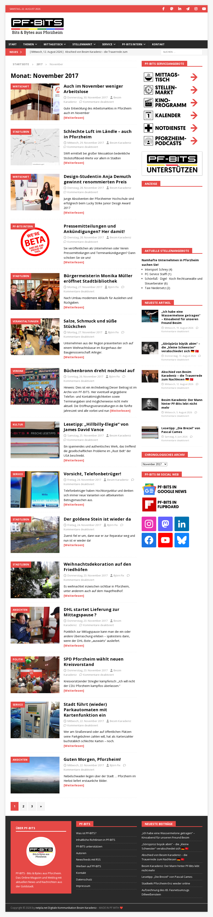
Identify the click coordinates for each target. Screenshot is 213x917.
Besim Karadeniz (120, 143)
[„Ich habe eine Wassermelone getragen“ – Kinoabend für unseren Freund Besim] (150, 316)
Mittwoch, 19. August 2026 (179, 327)
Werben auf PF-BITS (88, 866)
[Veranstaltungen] (35, 336)
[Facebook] (163, 8)
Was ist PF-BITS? (86, 833)
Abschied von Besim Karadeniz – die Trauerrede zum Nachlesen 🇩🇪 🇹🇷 (181, 375)
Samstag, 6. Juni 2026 (176, 436)
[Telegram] (187, 8)
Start (13, 44)
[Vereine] (35, 386)
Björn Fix (113, 287)
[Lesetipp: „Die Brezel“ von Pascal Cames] (150, 432)
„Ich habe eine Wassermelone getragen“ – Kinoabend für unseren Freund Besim (180, 317)
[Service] (35, 489)
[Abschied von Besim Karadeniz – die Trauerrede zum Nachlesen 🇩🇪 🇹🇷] (150, 376)
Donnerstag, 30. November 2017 (87, 97)
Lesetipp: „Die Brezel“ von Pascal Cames (180, 430)
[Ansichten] (35, 625)
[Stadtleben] (35, 147)
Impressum (83, 886)
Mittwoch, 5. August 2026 (178, 412)
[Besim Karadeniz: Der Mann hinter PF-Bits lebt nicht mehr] (150, 404)
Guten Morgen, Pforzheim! (92, 759)
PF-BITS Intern (132, 44)
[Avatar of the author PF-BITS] (40, 861)
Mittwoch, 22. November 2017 (85, 721)
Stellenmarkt (82, 44)
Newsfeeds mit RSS (88, 859)
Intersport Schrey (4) (158, 269)
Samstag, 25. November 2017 (85, 435)
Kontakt (158, 44)
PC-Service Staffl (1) (158, 274)
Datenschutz (84, 879)
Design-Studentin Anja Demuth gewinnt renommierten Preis (97, 179)
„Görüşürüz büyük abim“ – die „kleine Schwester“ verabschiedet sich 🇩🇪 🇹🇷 (180, 347)
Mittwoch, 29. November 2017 (85, 143)
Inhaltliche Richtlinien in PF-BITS (95, 840)
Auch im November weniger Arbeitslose (93, 88)
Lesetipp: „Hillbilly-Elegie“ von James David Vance (96, 426)
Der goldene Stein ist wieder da (97, 519)
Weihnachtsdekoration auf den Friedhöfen (97, 566)
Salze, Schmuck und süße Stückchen (90, 323)
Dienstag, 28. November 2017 (85, 188)
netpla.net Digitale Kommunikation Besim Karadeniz (66, 908)
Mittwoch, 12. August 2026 (179, 384)
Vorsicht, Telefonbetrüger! (92, 474)
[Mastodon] (171, 8)
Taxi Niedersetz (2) (157, 288)
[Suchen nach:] (181, 52)
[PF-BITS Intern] (35, 241)
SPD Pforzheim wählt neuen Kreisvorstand (94, 661)
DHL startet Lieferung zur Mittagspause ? (91, 612)
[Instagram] (195, 8)
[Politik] (35, 674)
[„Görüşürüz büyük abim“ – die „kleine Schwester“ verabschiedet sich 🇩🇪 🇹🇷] (150, 348)
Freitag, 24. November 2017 (84, 480)
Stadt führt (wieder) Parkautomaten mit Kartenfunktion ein (85, 709)
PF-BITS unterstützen (89, 846)
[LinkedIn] (179, 8)
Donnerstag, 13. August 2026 (180, 355)
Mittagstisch (53, 44)
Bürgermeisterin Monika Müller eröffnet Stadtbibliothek (98, 278)
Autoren (81, 853)
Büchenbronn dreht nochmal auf (99, 370)
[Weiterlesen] (74, 118)
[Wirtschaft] (35, 101)
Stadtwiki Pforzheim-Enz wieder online (166, 883)
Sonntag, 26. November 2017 (85, 376)
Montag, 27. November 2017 (84, 287)
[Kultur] (35, 440)
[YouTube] (204, 8)
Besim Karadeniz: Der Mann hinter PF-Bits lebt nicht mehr (181, 403)
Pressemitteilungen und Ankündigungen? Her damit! (94, 228)
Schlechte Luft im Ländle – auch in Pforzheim (98, 134)
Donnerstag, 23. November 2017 (87, 575)
